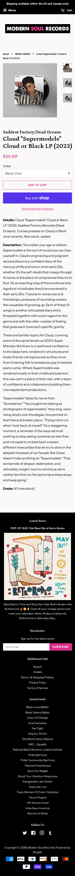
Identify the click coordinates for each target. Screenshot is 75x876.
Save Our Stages (37, 770)
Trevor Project (37, 797)
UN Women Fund (37, 802)
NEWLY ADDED (22, 53)
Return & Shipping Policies (37, 677)
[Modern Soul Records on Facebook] (33, 833)
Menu (12, 10)
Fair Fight (37, 728)
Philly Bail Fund (37, 755)
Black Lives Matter (37, 707)
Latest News (37, 521)
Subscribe (61, 647)
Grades (37, 672)
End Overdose (37, 723)
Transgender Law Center (37, 781)
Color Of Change (37, 717)
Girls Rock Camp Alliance (37, 739)
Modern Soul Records (41, 847)
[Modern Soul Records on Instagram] (42, 833)
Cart (69, 10)
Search (37, 666)
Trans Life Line (38, 787)
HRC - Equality (37, 744)
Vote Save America (37, 808)
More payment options (37, 209)
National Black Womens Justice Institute (37, 749)
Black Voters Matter (37, 712)
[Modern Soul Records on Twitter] (25, 833)
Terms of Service (37, 688)
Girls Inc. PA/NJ (37, 733)
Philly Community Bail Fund (38, 760)
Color (7, 166)
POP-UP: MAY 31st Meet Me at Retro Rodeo (38, 528)
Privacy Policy (37, 682)
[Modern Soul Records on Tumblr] (50, 833)
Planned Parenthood (37, 765)
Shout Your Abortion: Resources (37, 776)
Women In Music (37, 813)
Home (6, 53)
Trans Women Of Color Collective (37, 792)
